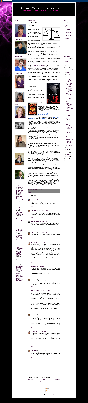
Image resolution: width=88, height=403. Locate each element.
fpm (46, 394)
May (67, 149)
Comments (49, 390)
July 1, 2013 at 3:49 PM (41, 266)
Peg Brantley (34, 221)
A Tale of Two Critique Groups (69, 128)
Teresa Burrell (68, 35)
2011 (66, 160)
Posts (48, 388)
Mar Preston (33, 266)
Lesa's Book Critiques (19, 185)
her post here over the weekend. (39, 48)
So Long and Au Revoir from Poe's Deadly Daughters (19, 269)
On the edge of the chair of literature (19, 197)
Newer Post (30, 379)
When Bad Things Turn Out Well (69, 104)
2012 (66, 158)
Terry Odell (33, 242)
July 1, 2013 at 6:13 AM (41, 199)
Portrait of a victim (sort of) (69, 108)
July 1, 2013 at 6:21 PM (43, 350)
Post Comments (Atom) (38, 381)
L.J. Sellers (33, 199)
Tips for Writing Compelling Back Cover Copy (69, 90)
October (68, 72)
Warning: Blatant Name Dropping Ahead (69, 113)
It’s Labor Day (69, 99)
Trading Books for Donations (69, 134)
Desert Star (18, 226)
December (68, 69)
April (67, 150)
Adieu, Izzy (68, 101)
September (68, 74)
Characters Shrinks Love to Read (69, 119)
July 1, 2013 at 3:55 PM (43, 279)
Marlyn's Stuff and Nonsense (19, 276)
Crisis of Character (68, 94)
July (67, 77)
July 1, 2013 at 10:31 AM (41, 242)
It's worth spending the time (69, 80)
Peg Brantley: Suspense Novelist (19, 252)
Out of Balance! (69, 145)
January (68, 156)
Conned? (68, 110)
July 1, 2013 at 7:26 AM (43, 232)
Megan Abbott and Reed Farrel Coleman (69, 85)
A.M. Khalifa (67, 38)
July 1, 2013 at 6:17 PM (41, 331)
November (68, 70)
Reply (32, 206)
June (67, 147)
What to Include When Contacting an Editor (20, 238)
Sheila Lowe (67, 36)
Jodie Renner (34, 210)
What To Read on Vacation (69, 132)
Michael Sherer (68, 40)
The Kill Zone (19, 258)
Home (44, 379)
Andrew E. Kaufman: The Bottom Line (19, 279)
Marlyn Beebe (68, 27)
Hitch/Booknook (68, 33)
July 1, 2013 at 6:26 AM (43, 210)
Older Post (57, 379)
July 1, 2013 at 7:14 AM (42, 221)
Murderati (18, 273)
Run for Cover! (69, 122)
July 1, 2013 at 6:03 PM (45, 290)
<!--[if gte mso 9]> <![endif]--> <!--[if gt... (69, 97)
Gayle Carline (68, 32)
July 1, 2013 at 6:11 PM (43, 314)
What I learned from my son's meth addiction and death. (20, 220)
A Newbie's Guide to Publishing (20, 191)
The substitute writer (69, 137)
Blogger (54, 394)
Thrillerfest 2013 (69, 116)
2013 (66, 67)
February (68, 154)
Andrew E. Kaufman (67, 26)
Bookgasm (18, 225)
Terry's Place (33, 260)
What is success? (68, 125)
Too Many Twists (69, 139)
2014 (66, 65)
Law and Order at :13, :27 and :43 (69, 142)
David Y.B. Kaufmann (35, 290)
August (68, 76)
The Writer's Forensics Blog (19, 230)
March (67, 152)
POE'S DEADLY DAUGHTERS (19, 267)
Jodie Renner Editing (19, 236)
